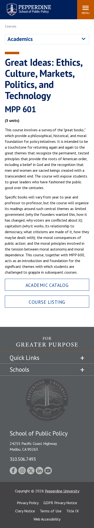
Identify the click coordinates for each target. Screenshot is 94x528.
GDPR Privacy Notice (60, 502)
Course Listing (47, 302)
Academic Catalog (47, 285)
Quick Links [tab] (24, 358)
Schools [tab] (19, 369)
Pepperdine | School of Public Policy (24, 7)
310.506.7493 (23, 459)
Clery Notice (25, 510)
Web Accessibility (47, 519)
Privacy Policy (28, 502)
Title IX (72, 510)
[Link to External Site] (47, 344)
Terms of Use (50, 510)
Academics (20, 38)
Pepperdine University (62, 490)
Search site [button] (8, 7)
